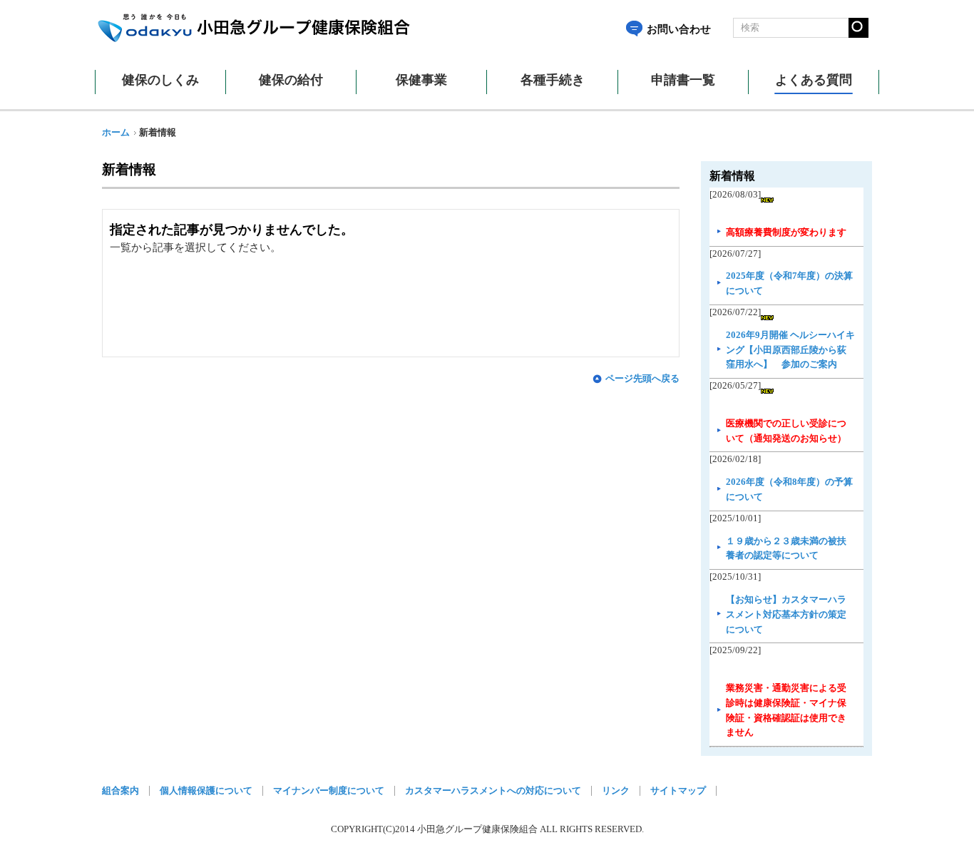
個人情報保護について (206, 791)
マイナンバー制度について (328, 791)
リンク (616, 791)
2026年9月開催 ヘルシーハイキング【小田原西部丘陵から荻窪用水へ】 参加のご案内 (790, 349)
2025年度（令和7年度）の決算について (789, 283)
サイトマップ (678, 791)
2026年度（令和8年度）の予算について (789, 489)
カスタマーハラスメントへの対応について (493, 791)
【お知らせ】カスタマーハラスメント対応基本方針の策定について (786, 614)
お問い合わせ (679, 29)
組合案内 (120, 791)
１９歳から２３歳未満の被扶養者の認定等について (786, 548)
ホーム (116, 133)
